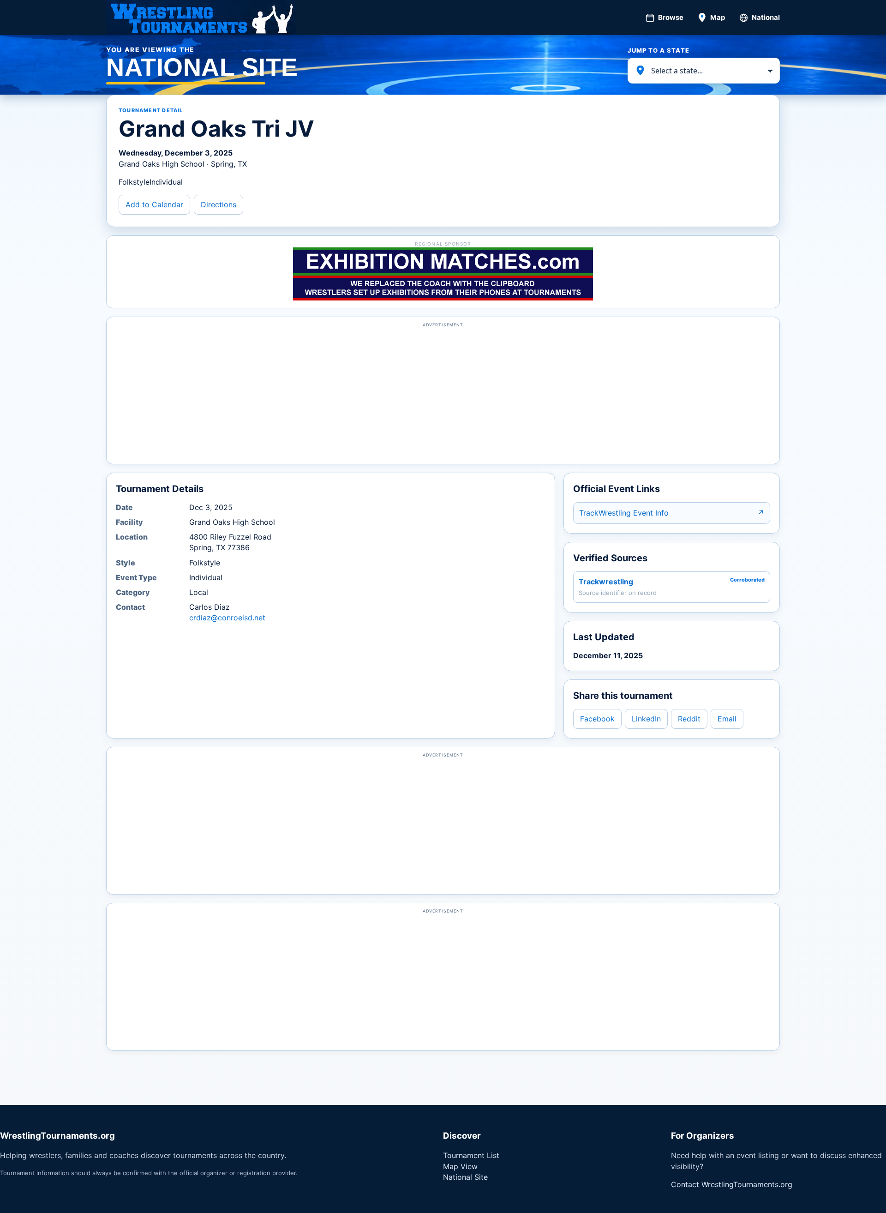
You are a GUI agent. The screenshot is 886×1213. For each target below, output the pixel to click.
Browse (670, 17)
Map (717, 17)
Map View (460, 1166)
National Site (465, 1177)
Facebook (597, 718)
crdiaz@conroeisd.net (227, 617)
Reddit (689, 718)
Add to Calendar (154, 204)
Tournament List (471, 1155)
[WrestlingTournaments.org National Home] (201, 17)
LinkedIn (646, 718)
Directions (218, 204)
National (766, 17)
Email (727, 718)
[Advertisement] (443, 394)
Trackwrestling (606, 581)
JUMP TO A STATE (658, 50)
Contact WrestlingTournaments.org (731, 1184)
